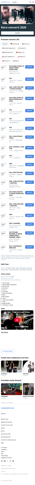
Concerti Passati (7, 351)
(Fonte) (12, 276)
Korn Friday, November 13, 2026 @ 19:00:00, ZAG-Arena (16, 193)
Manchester (19, 140)
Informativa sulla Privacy (8, 468)
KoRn (10, 163)
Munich (20, 80)
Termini (3, 471)
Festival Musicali (5, 437)
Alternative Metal (14, 269)
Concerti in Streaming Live (8, 440)
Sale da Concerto (6, 434)
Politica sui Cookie (6, 465)
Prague (18, 216)
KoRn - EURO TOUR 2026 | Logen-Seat (16, 182)
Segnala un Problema (7, 402)
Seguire (17, 33)
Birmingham (13, 122)
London (16, 157)
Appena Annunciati (6, 422)
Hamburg (12, 186)
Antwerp (19, 174)
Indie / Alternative (21, 268)
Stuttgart (11, 73)
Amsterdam (20, 165)
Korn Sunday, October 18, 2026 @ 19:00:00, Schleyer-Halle (16, 67)
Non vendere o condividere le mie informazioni (14, 474)
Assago (20, 250)
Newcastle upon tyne (15, 131)
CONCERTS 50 (5, 2)
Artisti (2, 431)
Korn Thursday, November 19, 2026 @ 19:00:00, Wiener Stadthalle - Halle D (15, 234)
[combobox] (15, 2)
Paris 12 (19, 103)
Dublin (16, 150)
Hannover (19, 197)
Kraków (11, 227)
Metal (13, 268)
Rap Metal (29, 269)
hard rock (29, 268)
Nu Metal (8, 268)
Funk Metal (22, 269)
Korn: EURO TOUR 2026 (16, 172)
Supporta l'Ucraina (6, 457)
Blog (2, 443)
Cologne (21, 91)
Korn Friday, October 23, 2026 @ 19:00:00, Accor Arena (16, 99)
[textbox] (4, 413)
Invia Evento (4, 455)
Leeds (15, 113)
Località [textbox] (14, 2)
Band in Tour (4, 419)
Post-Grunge (4, 269)
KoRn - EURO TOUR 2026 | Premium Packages (16, 87)
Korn (10, 78)
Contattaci (4, 449)
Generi (3, 428)
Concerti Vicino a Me (7, 425)
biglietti (29, 67)
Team (2, 451)
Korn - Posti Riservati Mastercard (15, 246)
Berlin (18, 207)
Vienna (11, 241)
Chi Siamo (4, 447)
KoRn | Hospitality (14, 223)
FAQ (2, 453)
